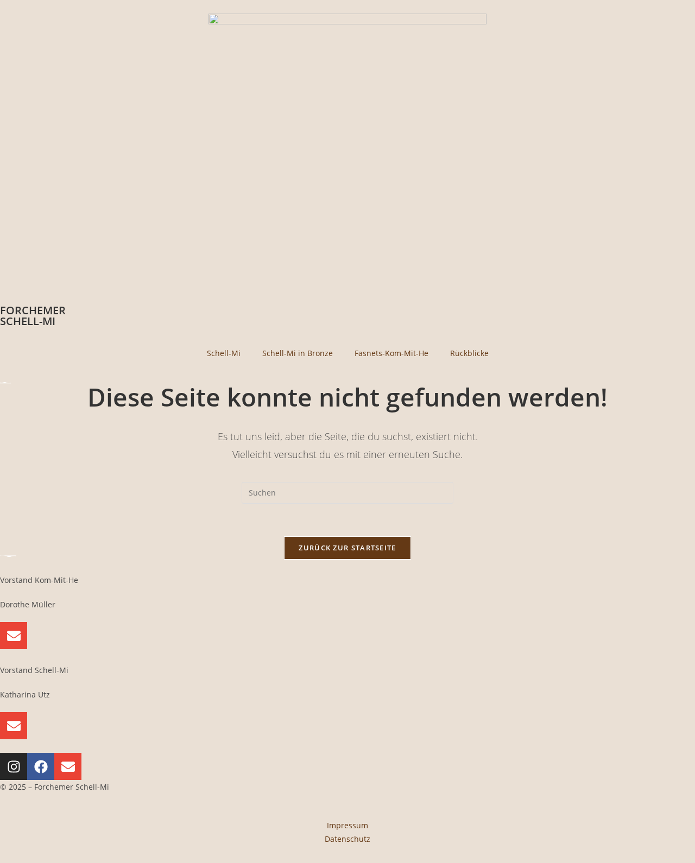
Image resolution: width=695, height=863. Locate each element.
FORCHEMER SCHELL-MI (33, 315)
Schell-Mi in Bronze (297, 353)
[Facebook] (40, 766)
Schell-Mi (224, 353)
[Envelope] (13, 635)
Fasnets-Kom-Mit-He (391, 353)
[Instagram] (13, 766)
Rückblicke (469, 353)
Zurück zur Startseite (347, 548)
